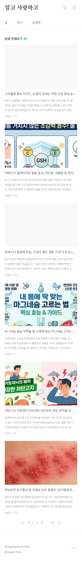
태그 (20, 23)
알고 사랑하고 (21, 8)
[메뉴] (74, 8)
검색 (65, 8)
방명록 (36, 23)
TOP (74, 548)
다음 (59, 522)
